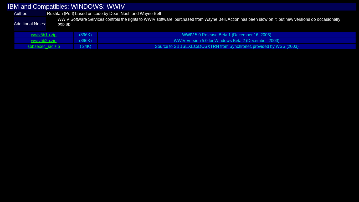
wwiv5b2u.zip (44, 40)
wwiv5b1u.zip (44, 35)
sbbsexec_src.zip (44, 46)
